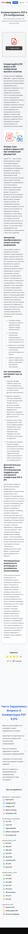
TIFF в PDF (8, 853)
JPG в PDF (8, 843)
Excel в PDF (9, 867)
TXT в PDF (8, 864)
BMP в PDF (9, 850)
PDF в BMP (9, 882)
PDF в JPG (8, 875)
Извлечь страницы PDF (12, 831)
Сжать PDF (9, 825)
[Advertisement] (14, 680)
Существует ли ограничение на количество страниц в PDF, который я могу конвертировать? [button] (14, 740)
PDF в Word (9, 889)
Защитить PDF (10, 907)
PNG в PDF (9, 846)
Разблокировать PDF (12, 910)
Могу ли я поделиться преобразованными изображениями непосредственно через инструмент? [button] (14, 774)
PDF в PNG (9, 878)
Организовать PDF (11, 813)
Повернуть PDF (10, 806)
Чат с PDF (8, 821)
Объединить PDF (11, 803)
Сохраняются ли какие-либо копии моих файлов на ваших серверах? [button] (14, 761)
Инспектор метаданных (13, 914)
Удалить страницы (11, 810)
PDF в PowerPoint (11, 892)
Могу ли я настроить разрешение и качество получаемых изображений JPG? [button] (14, 751)
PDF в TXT (8, 896)
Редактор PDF (10, 799)
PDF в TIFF (8, 885)
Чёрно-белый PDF (11, 828)
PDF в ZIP (8, 899)
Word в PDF (9, 857)
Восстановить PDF (11, 835)
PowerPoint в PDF (11, 860)
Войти (15, 2)
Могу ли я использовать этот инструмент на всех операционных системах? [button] (14, 728)
